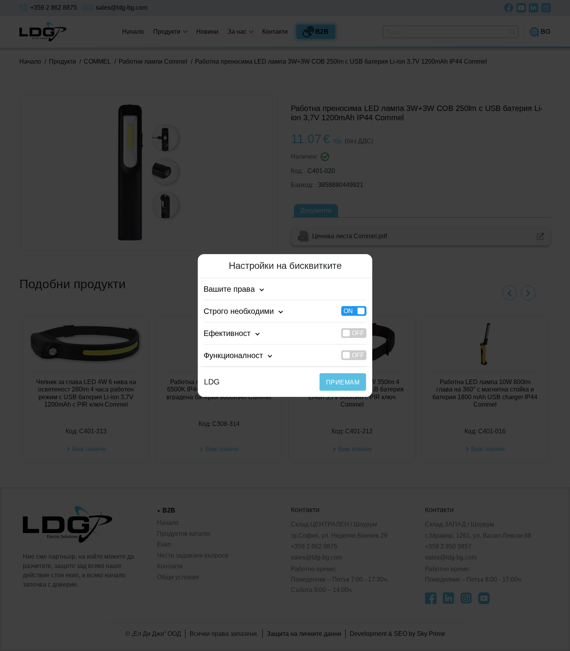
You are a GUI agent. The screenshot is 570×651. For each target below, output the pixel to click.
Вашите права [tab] (229, 289)
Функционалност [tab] (233, 355)
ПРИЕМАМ (342, 382)
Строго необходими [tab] (239, 311)
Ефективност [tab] (227, 333)
